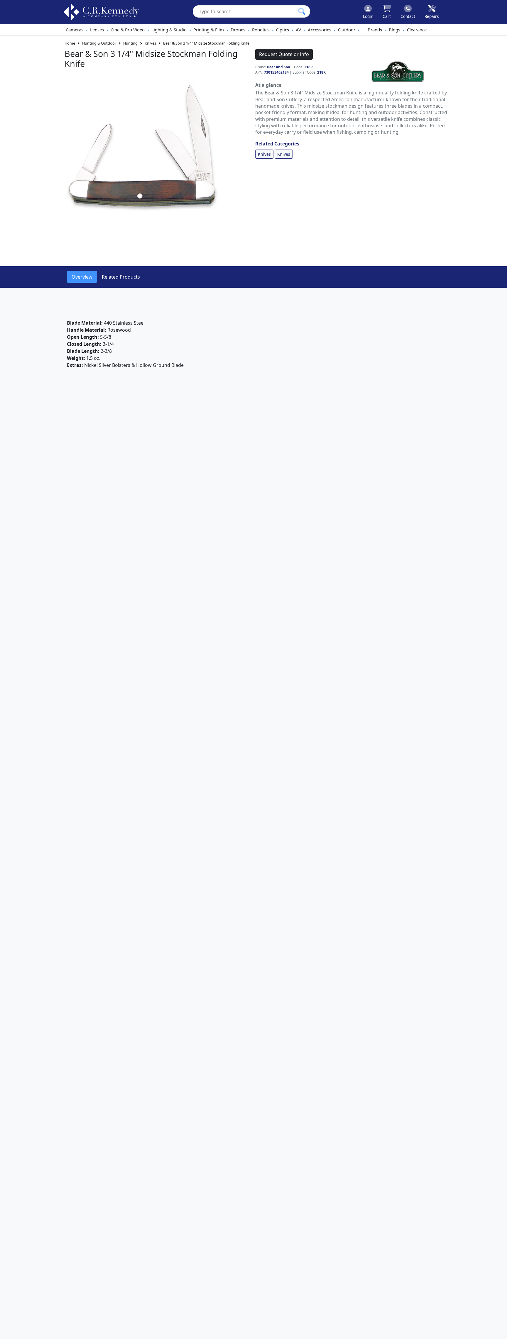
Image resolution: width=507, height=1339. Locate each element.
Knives (150, 43)
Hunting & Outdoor (99, 43)
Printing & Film (208, 30)
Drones (238, 30)
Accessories (319, 30)
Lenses (97, 30)
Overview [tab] (82, 277)
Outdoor (346, 30)
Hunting (130, 43)
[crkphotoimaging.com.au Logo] (101, 12)
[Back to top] (498, 1330)
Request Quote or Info (284, 54)
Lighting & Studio (169, 30)
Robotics (260, 30)
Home (70, 43)
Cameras (74, 30)
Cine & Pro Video (128, 30)
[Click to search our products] (301, 11)
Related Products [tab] (121, 277)
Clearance (417, 30)
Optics (282, 30)
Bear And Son (278, 67)
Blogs (394, 30)
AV (298, 30)
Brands (375, 30)
